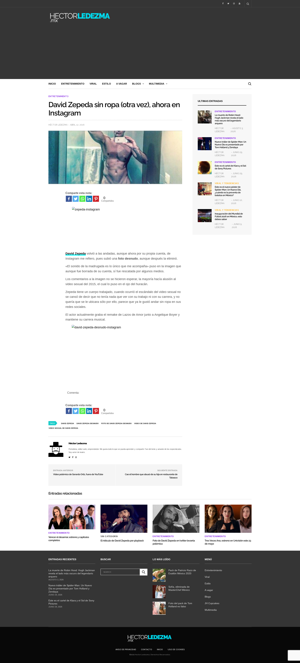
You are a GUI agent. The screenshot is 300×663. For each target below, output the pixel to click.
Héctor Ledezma (58, 125)
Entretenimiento (72, 83)
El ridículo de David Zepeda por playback (122, 540)
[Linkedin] (89, 199)
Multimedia (156, 83)
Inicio (52, 83)
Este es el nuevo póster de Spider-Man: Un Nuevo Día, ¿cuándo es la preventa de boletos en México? (228, 191)
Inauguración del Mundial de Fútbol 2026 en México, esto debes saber (229, 217)
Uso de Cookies (176, 649)
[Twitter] (76, 199)
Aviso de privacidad (125, 649)
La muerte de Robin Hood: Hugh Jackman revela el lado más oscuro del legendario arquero (229, 119)
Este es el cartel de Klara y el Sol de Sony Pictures (230, 167)
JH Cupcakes (212, 603)
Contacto (146, 649)
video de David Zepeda (145, 423)
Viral (93, 83)
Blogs (136, 83)
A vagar (121, 83)
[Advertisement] (150, 53)
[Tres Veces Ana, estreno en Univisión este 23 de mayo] (228, 519)
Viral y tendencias (227, 183)
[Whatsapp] (82, 199)
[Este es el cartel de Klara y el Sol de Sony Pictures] (205, 167)
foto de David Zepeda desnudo (116, 423)
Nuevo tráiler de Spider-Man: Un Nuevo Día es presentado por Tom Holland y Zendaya (230, 145)
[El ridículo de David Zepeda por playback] (124, 519)
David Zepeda (67, 423)
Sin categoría (109, 536)
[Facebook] (69, 199)
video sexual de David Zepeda (63, 428)
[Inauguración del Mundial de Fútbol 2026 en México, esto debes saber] (205, 215)
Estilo (106, 83)
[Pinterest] (96, 199)
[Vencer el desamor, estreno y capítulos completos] (71, 517)
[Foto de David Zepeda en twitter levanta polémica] (176, 519)
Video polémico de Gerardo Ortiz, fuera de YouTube (78, 474)
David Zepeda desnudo (88, 423)
